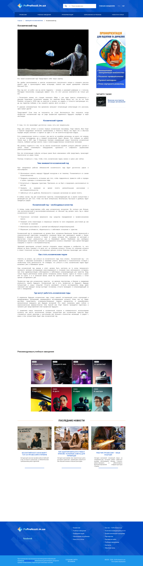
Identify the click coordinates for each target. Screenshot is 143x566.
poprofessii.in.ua (29, 560)
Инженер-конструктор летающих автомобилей (116, 101)
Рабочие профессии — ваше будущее (108, 454)
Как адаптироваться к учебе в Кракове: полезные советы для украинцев (71, 454)
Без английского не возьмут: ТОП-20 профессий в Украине (34, 454)
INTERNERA (71, 561)
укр (123, 6)
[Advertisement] (53, 332)
